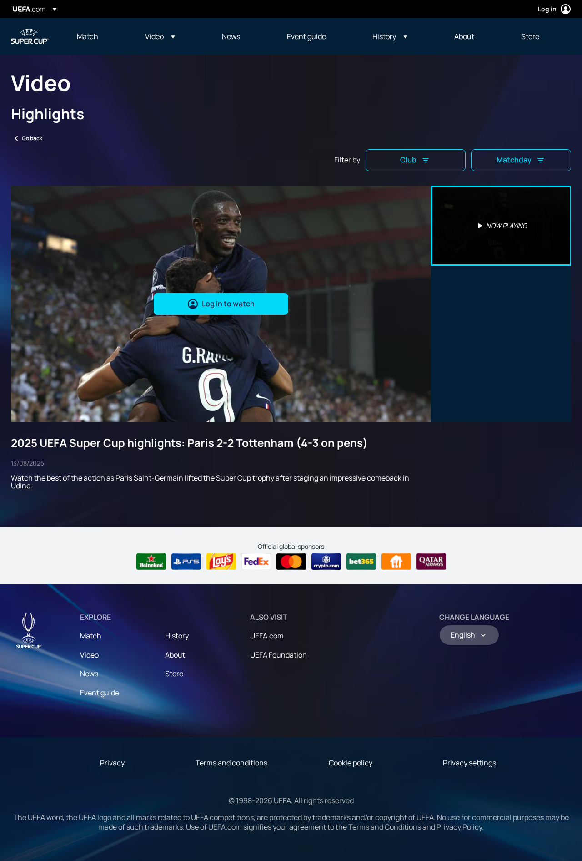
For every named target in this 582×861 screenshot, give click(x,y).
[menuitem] (99, 36)
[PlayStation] (186, 561)
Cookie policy (350, 763)
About (175, 655)
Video (89, 655)
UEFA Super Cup (30, 36)
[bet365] (361, 561)
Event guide (99, 693)
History (177, 636)
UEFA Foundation (278, 655)
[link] (87, 36)
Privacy (112, 763)
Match (90, 636)
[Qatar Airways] (431, 561)
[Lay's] (221, 561)
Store (174, 674)
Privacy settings (469, 763)
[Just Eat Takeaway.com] (396, 561)
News (89, 674)
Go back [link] (32, 138)
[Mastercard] (291, 561)
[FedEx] (256, 561)
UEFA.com (267, 636)
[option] (501, 226)
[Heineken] (151, 561)
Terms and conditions (231, 763)
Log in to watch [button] (228, 304)
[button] (160, 36)
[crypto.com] (326, 561)
